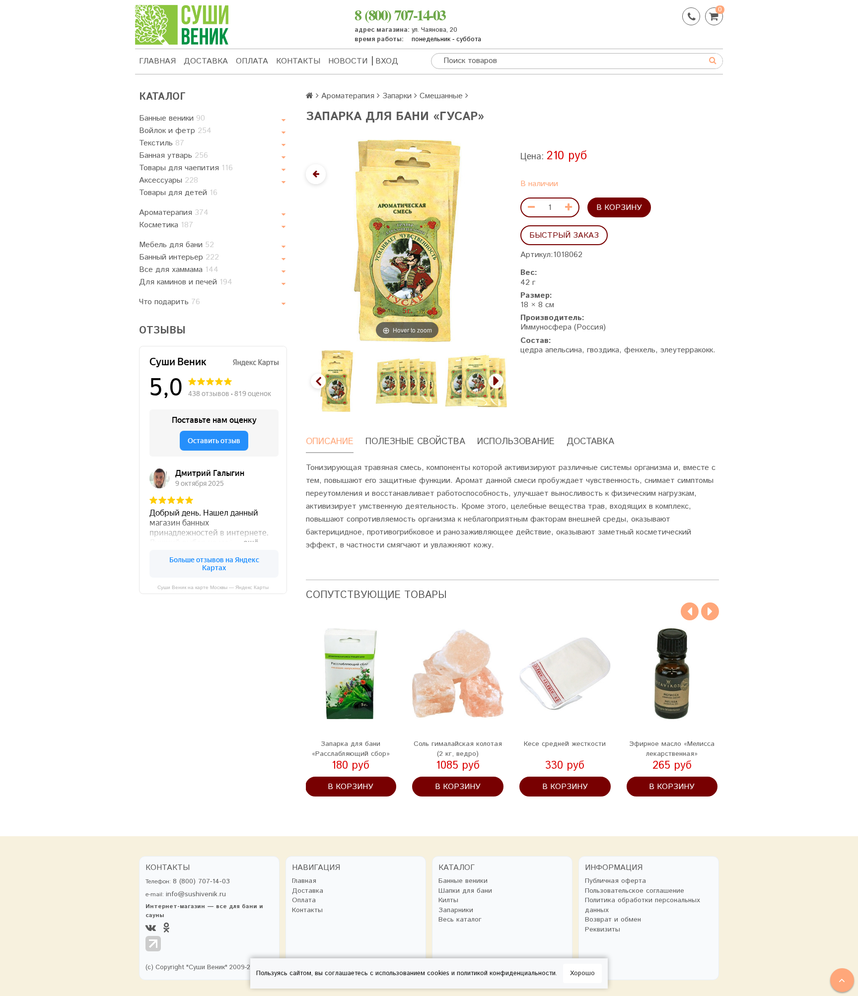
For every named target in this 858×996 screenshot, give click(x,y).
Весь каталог (460, 920)
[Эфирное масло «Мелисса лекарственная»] (672, 674)
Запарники (455, 910)
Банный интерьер (179, 257)
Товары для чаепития (186, 168)
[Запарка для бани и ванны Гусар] (336, 380)
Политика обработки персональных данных (642, 905)
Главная (157, 61)
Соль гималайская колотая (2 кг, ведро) (458, 749)
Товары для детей (178, 193)
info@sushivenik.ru (196, 894)
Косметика (166, 225)
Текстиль (161, 143)
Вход (386, 61)
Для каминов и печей (185, 282)
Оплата (252, 61)
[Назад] (316, 174)
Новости (347, 61)
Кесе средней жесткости (565, 744)
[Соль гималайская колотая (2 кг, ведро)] (457, 674)
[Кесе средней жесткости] (565, 674)
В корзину (619, 207)
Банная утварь (173, 155)
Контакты (298, 61)
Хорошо (582, 973)
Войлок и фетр (175, 130)
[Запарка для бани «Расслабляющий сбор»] (351, 674)
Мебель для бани (176, 245)
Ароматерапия (174, 212)
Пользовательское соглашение (634, 891)
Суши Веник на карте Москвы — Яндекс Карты (213, 587)
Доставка (206, 61)
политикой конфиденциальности (506, 973)
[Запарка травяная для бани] (476, 380)
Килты (448, 900)
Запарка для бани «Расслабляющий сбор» (351, 749)
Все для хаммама (178, 269)
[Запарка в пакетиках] (406, 380)
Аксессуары (168, 180)
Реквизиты (602, 929)
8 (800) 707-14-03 (400, 14)
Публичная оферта (615, 881)
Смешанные (441, 96)
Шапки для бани (465, 891)
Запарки (397, 96)
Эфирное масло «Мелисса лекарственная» (672, 749)
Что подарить (169, 302)
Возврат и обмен (613, 920)
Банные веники (172, 118)
